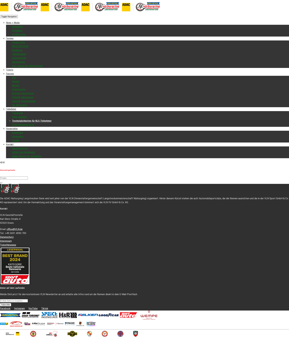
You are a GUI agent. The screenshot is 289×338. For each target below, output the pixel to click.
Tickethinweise (8, 244)
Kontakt (10, 144)
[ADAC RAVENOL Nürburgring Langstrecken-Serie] (40, 12)
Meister (15, 85)
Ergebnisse (17, 50)
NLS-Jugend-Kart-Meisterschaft (27, 65)
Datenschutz (7, 237)
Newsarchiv (17, 26)
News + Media (13, 22)
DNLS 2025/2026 (20, 46)
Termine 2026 (18, 42)
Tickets (9, 69)
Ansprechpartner (20, 148)
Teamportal (17, 113)
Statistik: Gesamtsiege (23, 93)
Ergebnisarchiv (19, 89)
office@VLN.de (15, 229)
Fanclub (15, 81)
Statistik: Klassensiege (23, 97)
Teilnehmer (11, 109)
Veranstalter (12, 128)
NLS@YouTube (19, 34)
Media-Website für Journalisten (27, 156)
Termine (10, 38)
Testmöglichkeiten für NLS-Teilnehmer (32, 120)
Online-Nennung (19, 116)
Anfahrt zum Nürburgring (23, 152)
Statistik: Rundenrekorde (24, 101)
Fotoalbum (17, 30)
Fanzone (10, 73)
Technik (15, 140)
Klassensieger (18, 62)
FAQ (14, 77)
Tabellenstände (19, 54)
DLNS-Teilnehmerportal (23, 124)
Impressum (6, 241)
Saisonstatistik (19, 58)
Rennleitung (17, 132)
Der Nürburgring (19, 105)
